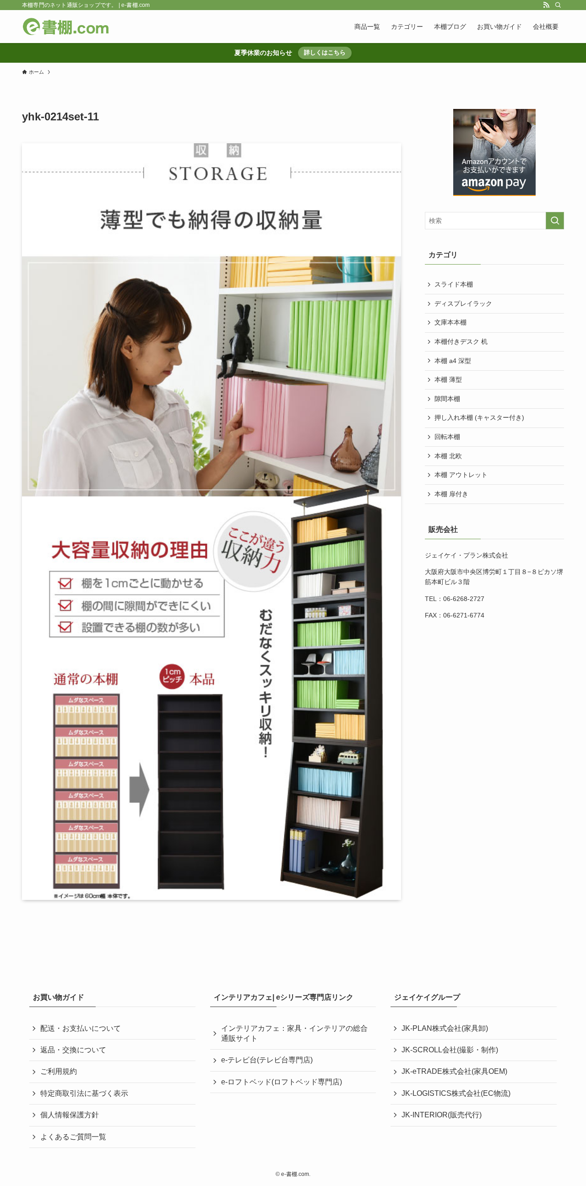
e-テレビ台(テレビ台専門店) (267, 1060)
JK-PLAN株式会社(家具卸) (445, 1028)
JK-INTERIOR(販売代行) (442, 1115)
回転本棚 (447, 436)
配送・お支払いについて (80, 1028)
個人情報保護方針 (69, 1115)
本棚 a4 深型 (452, 360)
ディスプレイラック (463, 303)
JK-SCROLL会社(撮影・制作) (450, 1050)
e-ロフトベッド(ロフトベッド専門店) (281, 1082)
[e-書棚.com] (66, 26)
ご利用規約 (58, 1071)
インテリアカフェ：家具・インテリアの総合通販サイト (294, 1033)
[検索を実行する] (555, 220)
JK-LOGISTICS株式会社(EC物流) (456, 1093)
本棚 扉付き (451, 494)
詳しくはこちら (325, 52)
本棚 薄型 (448, 379)
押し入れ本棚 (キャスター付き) (479, 417)
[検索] (558, 5)
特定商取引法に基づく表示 (84, 1093)
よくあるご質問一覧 (73, 1137)
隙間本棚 (447, 398)
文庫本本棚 (450, 322)
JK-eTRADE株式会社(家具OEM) (454, 1071)
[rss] (546, 5)
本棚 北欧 (448, 456)
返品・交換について (73, 1050)
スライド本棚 (453, 284)
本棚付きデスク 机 (461, 341)
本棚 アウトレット (461, 474)
